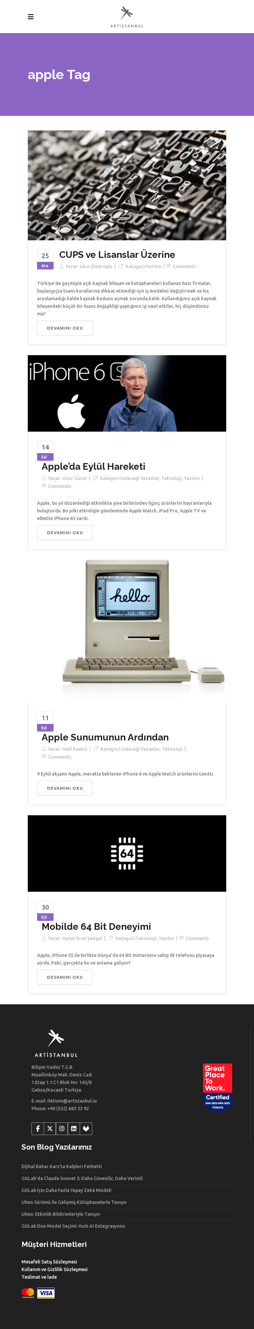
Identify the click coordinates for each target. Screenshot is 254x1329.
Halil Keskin (74, 749)
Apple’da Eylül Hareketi (94, 466)
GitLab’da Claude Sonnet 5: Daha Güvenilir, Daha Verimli (82, 1178)
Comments (184, 266)
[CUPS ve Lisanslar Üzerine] (127, 185)
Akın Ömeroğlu (96, 266)
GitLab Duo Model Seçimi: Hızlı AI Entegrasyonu (73, 1226)
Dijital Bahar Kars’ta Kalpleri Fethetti (61, 1166)
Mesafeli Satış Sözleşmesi (49, 1261)
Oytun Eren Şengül (82, 938)
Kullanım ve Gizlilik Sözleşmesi (54, 1269)
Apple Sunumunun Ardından (105, 737)
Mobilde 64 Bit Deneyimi (96, 926)
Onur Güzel (74, 478)
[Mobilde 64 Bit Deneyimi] (127, 853)
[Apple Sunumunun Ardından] (127, 630)
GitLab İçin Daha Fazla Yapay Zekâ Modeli (66, 1190)
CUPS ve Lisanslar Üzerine (117, 254)
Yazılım (153, 266)
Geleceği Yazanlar (139, 478)
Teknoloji (171, 478)
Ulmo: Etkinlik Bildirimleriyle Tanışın (60, 1214)
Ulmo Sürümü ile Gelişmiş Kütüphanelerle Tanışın (74, 1202)
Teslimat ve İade (39, 1277)
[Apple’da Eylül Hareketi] (127, 393)
